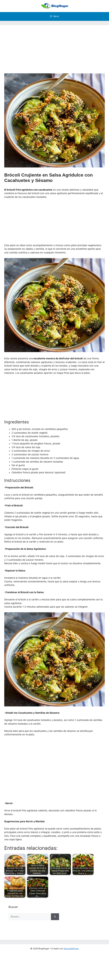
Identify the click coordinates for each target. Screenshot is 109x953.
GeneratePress (71, 948)
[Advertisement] (54, 45)
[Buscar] (55, 916)
